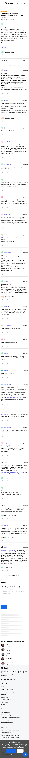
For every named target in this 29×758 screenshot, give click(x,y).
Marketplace (4, 697)
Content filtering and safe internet (10, 737)
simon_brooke (7, 164)
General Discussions (7, 7)
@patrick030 (12, 550)
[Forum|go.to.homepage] (8, 3)
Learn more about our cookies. (18, 747)
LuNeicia (6, 353)
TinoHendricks (7, 24)
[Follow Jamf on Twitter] (2, 679)
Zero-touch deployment (7, 715)
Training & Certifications (7, 689)
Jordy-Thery (9, 658)
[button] (3, 3)
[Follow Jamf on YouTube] (8, 679)
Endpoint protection (6, 732)
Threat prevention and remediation (10, 735)
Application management (7, 720)
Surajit (5, 547)
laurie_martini (7, 325)
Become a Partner (5, 699)
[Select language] (17, 3)
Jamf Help (3, 687)
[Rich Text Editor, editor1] (14, 596)
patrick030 (7, 525)
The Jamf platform (6, 712)
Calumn (6, 197)
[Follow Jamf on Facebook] (14, 679)
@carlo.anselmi (5, 414)
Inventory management (7, 722)
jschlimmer (6, 339)
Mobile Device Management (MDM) (10, 717)
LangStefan (7, 70)
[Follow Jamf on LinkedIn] (5, 679)
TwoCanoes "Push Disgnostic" (14, 397)
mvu (7, 644)
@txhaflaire (4, 550)
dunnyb (6, 443)
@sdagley (4, 430)
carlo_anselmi (7, 384)
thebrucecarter (10, 662)
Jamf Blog (3, 694)
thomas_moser (7, 252)
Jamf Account (4, 704)
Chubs (7, 649)
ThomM (8, 653)
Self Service (4, 727)
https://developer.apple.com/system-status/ (13, 472)
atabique (6, 370)
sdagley (6, 411)
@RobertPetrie (5, 238)
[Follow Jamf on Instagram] (11, 679)
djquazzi (6, 128)
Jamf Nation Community (7, 692)
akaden (6, 100)
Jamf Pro (4, 48)
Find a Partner (4, 702)
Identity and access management (10, 730)
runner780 (6, 306)
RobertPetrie (7, 141)
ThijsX (5, 505)
